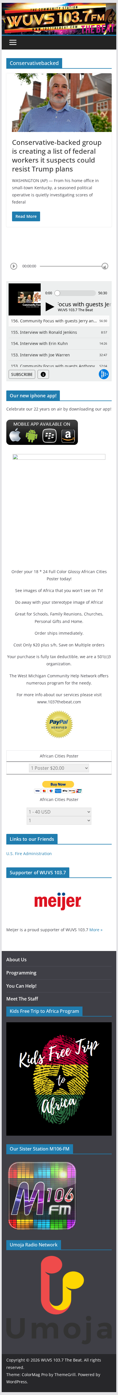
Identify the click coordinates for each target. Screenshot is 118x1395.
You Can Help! (21, 986)
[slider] (105, 266)
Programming (21, 973)
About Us (16, 959)
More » (96, 929)
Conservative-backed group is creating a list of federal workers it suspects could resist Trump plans (57, 155)
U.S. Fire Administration (29, 853)
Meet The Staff (22, 999)
